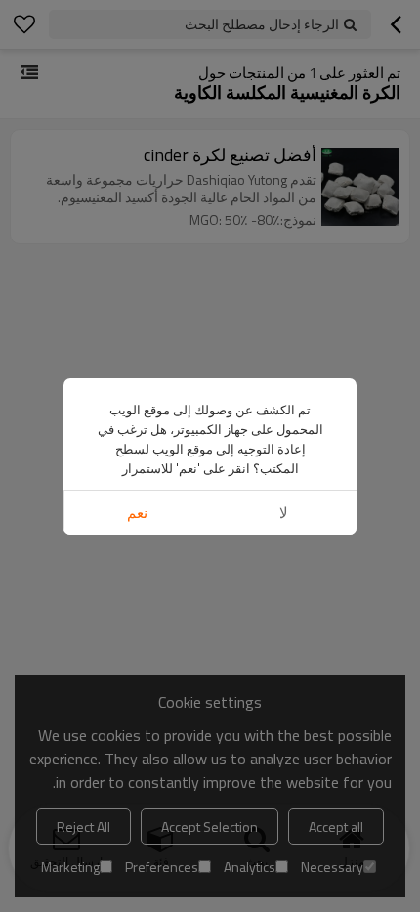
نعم (137, 512)
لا (283, 512)
